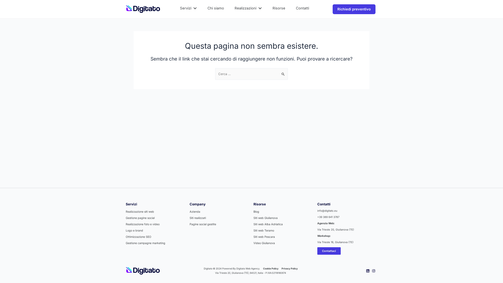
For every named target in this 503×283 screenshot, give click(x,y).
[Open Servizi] (195, 8)
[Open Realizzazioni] (260, 8)
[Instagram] (373, 271)
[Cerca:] (251, 74)
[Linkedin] (368, 271)
